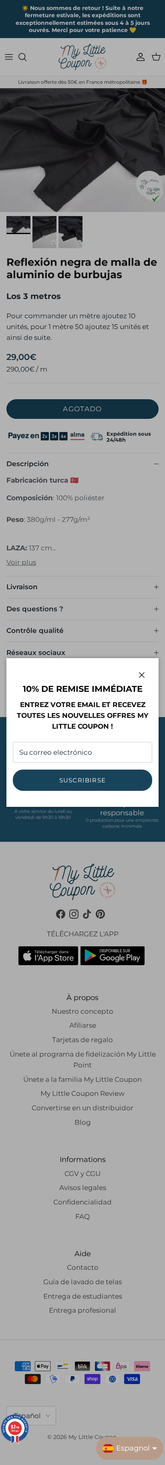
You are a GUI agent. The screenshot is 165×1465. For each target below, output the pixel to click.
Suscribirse (82, 780)
